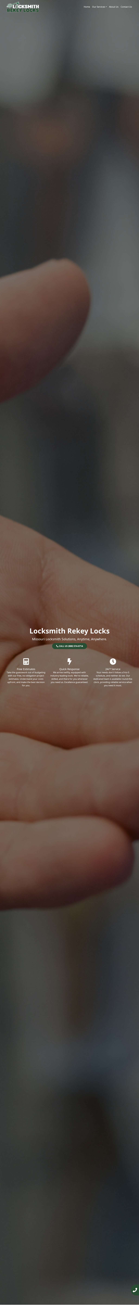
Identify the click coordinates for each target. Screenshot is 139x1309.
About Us (114, 6)
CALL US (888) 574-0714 (70, 646)
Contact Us (126, 6)
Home (87, 6)
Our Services (98, 6)
